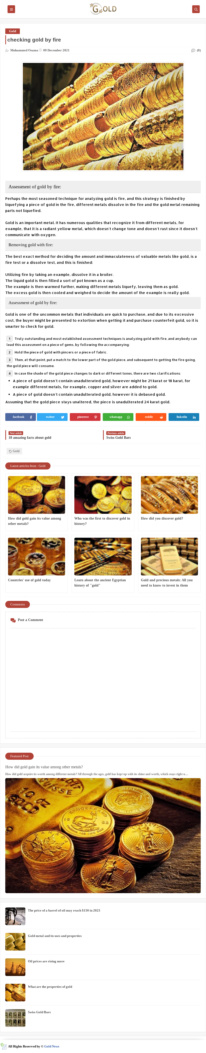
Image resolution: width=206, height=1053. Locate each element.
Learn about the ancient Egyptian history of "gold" (100, 582)
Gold (12, 31)
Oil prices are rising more (46, 961)
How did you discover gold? (162, 518)
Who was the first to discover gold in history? (102, 521)
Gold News (51, 1046)
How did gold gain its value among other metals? (34, 521)
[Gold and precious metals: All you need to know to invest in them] (169, 556)
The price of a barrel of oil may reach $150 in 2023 (64, 910)
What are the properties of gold (50, 987)
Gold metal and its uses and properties (55, 936)
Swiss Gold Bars (39, 1012)
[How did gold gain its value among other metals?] (36, 495)
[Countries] (36, 556)
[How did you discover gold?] (169, 495)
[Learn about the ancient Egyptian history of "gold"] (102, 556)
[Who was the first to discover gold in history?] (102, 495)
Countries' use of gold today (29, 580)
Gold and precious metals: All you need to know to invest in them (167, 582)
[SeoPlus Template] (3, 1046)
